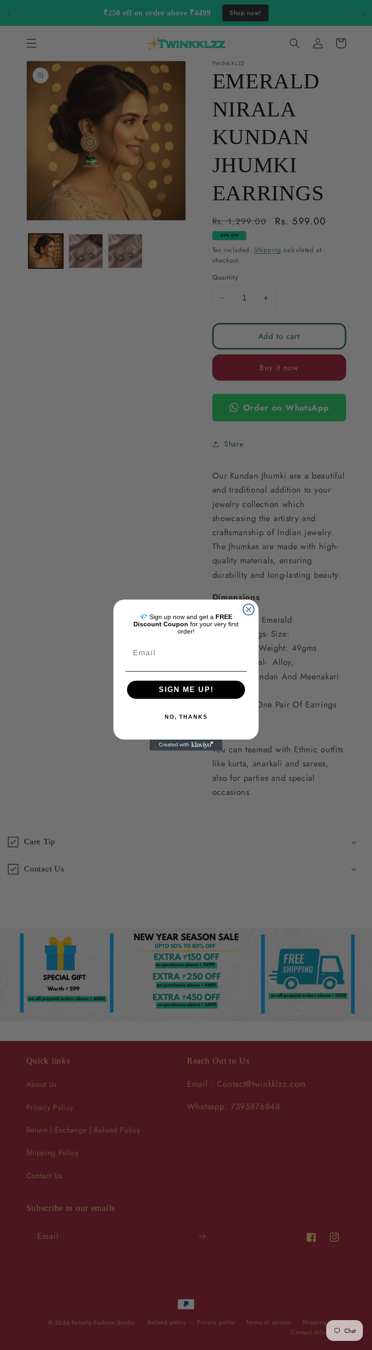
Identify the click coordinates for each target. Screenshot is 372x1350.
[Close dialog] (248, 609)
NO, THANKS (186, 717)
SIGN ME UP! (186, 689)
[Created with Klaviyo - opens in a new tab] (186, 745)
